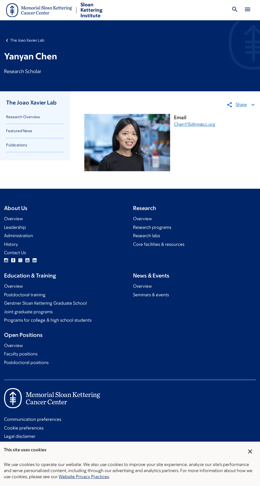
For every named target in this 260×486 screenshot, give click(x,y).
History (11, 244)
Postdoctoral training (24, 294)
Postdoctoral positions (26, 362)
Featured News (19, 131)
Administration (18, 235)
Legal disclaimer (20, 436)
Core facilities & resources (158, 244)
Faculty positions (20, 353)
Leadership (15, 227)
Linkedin (34, 260)
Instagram (6, 260)
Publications (16, 145)
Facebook (13, 260)
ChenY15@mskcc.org (194, 124)
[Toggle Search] (235, 10)
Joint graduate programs (28, 311)
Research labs (146, 235)
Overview (13, 218)
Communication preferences (32, 419)
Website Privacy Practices (84, 476)
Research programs (152, 227)
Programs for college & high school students (47, 320)
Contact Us (15, 252)
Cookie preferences (23, 427)
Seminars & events (151, 294)
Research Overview (23, 117)
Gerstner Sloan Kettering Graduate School (45, 303)
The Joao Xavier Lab (27, 40)
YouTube (27, 260)
